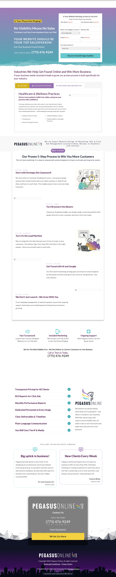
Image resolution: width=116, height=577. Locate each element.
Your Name (66, 22)
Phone (85, 37)
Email (64, 37)
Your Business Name (90, 22)
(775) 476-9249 (42, 52)
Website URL (85, 29)
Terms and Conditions (52, 564)
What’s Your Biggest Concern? (70, 29)
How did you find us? (66, 45)
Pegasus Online (73, 569)
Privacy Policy (67, 564)
